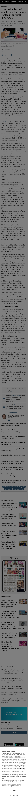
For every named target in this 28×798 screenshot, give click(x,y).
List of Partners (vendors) (7, 786)
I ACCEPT (14, 790)
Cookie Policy (22, 768)
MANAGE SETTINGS (14, 795)
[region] (14, 772)
